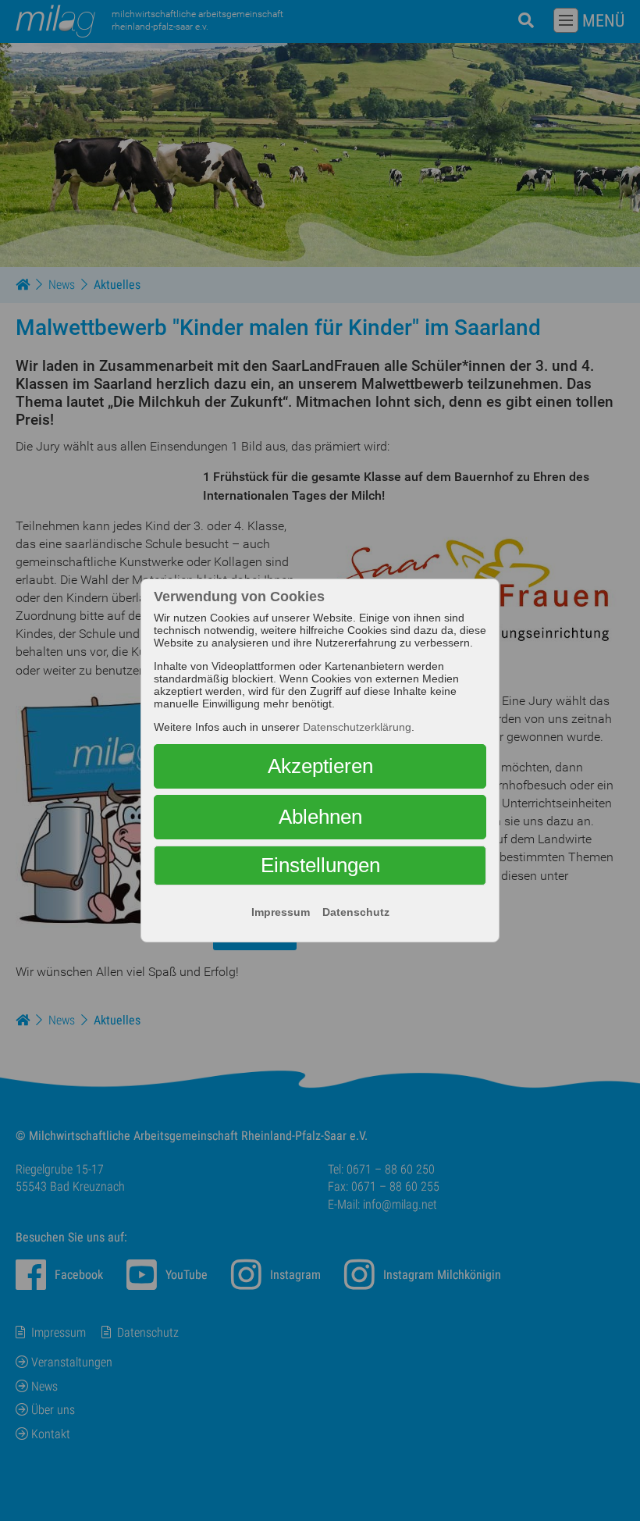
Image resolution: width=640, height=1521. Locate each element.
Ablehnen (320, 817)
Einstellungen (320, 865)
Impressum (280, 912)
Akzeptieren (320, 766)
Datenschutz (355, 912)
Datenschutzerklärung (357, 727)
